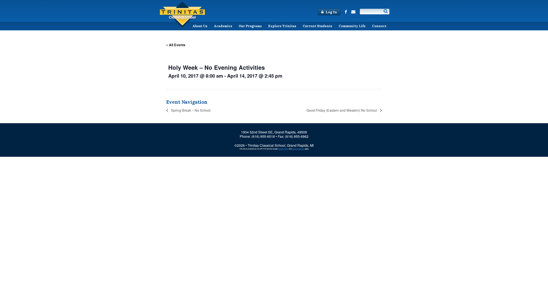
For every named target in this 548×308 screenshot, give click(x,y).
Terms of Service (298, 149)
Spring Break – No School (190, 110)
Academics (223, 26)
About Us (199, 26)
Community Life (352, 26)
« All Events (175, 44)
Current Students (317, 26)
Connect (379, 26)
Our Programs (250, 26)
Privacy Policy (283, 149)
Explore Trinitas (282, 26)
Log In (331, 12)
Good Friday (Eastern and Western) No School (342, 110)
